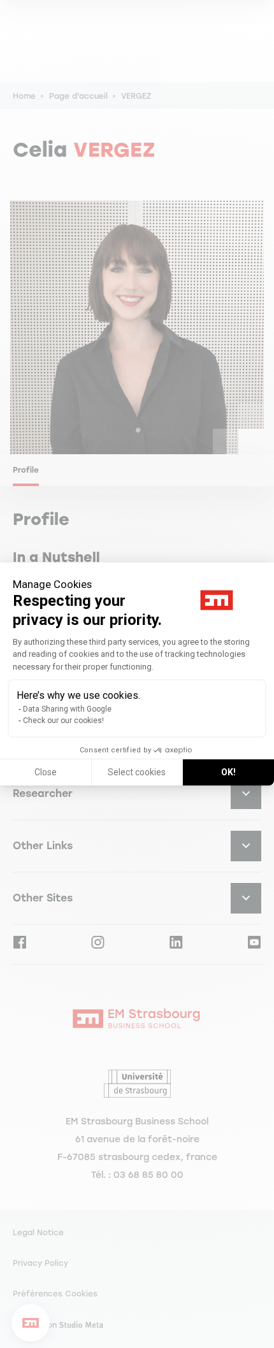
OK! (228, 772)
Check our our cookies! (63, 720)
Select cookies (137, 772)
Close (45, 772)
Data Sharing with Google (67, 709)
